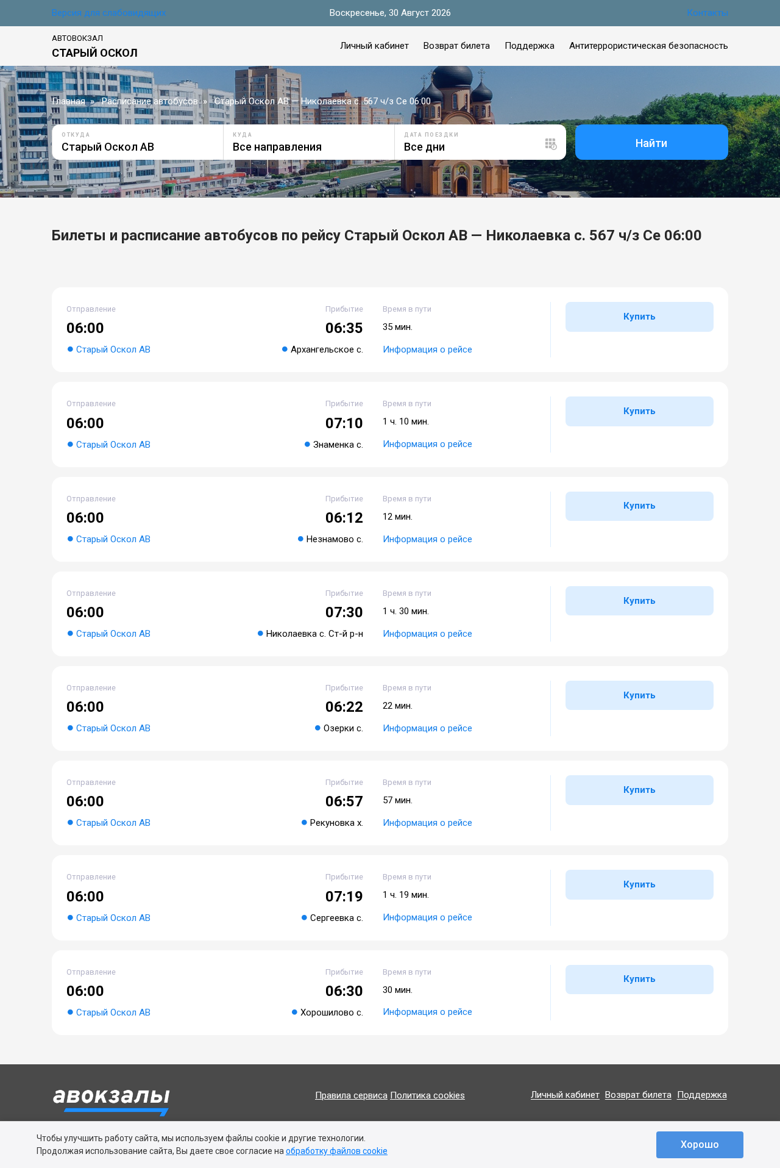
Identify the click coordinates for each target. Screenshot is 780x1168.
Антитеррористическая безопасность (648, 45)
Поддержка (530, 45)
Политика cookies (427, 1095)
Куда (242, 135)
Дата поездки (431, 135)
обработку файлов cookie (337, 1151)
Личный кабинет (374, 45)
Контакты (707, 12)
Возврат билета (457, 45)
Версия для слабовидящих (109, 12)
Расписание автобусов (150, 101)
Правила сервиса (351, 1095)
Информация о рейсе (427, 349)
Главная (68, 101)
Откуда (76, 135)
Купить (639, 316)
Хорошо (700, 1144)
